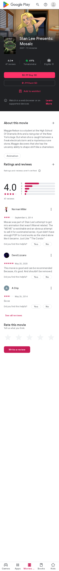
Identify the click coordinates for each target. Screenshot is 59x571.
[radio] (8, 337)
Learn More (49, 102)
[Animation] (12, 155)
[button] (36, 244)
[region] (29, 62)
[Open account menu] (53, 5)
